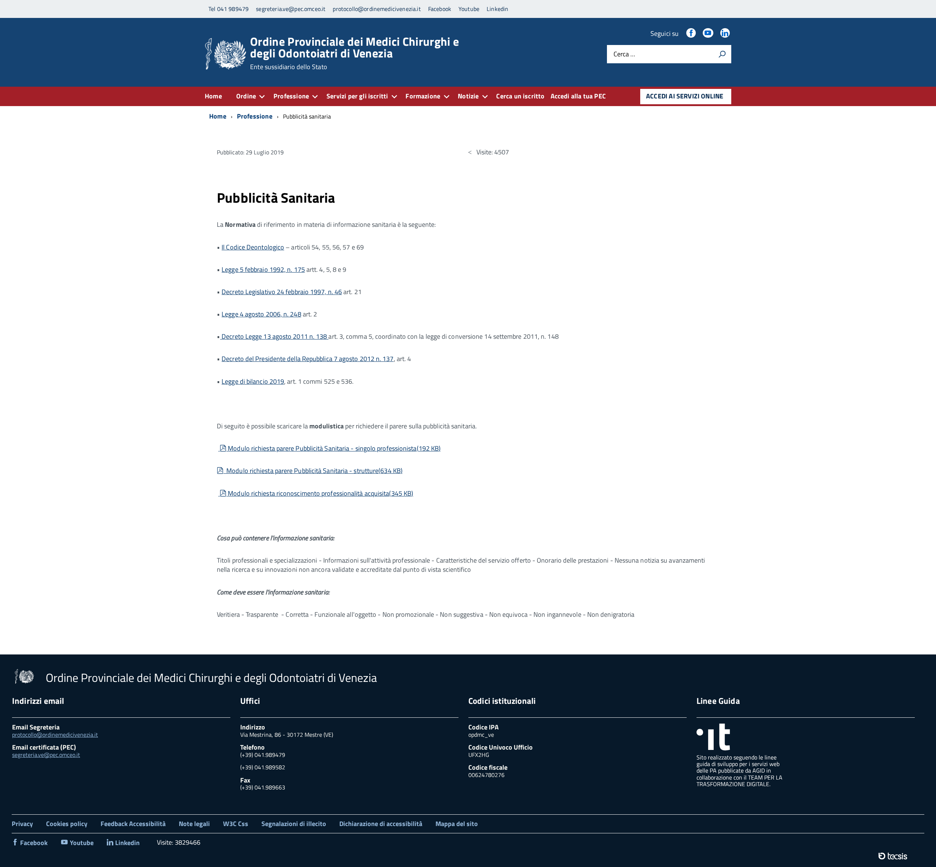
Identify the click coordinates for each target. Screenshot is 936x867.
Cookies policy (66, 824)
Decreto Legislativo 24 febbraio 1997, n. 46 (282, 292)
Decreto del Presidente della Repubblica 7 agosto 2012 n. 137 (307, 359)
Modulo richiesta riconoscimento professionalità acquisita (320, 493)
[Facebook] (691, 33)
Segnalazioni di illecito (293, 824)
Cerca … (624, 54)
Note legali (194, 824)
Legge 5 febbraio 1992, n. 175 (263, 269)
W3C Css (235, 824)
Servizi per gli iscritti (357, 96)
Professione (291, 96)
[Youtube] (708, 33)
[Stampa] (722, 54)
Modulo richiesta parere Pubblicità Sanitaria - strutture (313, 471)
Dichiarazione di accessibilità (380, 824)
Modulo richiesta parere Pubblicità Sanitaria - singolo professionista (334, 448)
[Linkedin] (725, 33)
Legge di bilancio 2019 (253, 381)
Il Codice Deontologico (253, 247)
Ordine (246, 96)
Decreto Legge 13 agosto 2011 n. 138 (274, 336)
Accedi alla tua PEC (578, 96)
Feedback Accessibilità (133, 824)
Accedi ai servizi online (684, 96)
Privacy (22, 824)
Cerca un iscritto (520, 96)
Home (213, 96)
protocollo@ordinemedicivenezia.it (55, 734)
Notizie (468, 96)
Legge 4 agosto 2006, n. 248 (261, 314)
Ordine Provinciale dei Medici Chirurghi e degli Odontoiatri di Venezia (354, 53)
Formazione (422, 96)
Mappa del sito (456, 824)
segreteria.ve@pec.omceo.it (46, 754)
